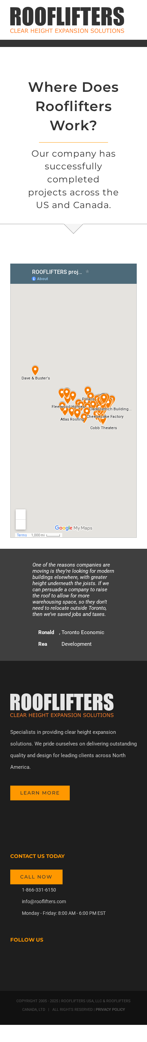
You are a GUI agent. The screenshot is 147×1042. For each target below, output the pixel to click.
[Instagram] (40, 959)
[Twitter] (21, 959)
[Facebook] (12, 959)
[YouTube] (31, 959)
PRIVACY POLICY (110, 1009)
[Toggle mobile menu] (134, 19)
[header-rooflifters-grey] (61, 696)
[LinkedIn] (49, 959)
